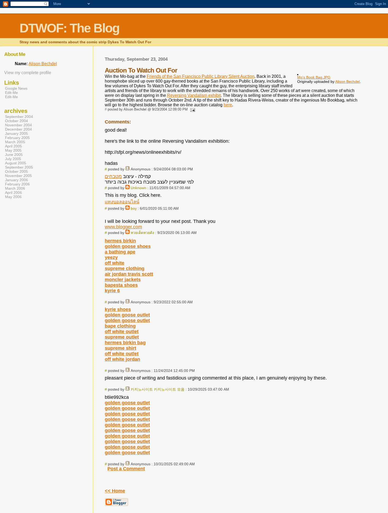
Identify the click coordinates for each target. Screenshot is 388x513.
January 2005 (16, 133)
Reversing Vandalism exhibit (194, 95)
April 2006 (13, 192)
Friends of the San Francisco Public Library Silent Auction (200, 76)
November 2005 (18, 176)
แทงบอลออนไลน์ (122, 201)
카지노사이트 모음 (169, 389)
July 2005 (13, 159)
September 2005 (19, 167)
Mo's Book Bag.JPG (313, 77)
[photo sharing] (297, 73)
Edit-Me (11, 92)
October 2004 (16, 121)
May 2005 (13, 150)
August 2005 (15, 163)
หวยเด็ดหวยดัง (142, 233)
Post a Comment (126, 468)
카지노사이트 (142, 389)
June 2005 (14, 154)
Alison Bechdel (347, 81)
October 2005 (16, 171)
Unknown (138, 188)
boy (134, 208)
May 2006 (13, 197)
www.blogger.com (123, 226)
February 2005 (17, 138)
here (228, 105)
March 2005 (15, 142)
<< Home (115, 490)
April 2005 (13, 146)
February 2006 (17, 184)
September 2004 (19, 116)
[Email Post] (192, 109)
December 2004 (18, 129)
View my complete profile (27, 72)
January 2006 (16, 180)
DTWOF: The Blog (69, 28)
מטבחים (113, 176)
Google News (16, 88)
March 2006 (15, 188)
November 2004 (18, 125)
